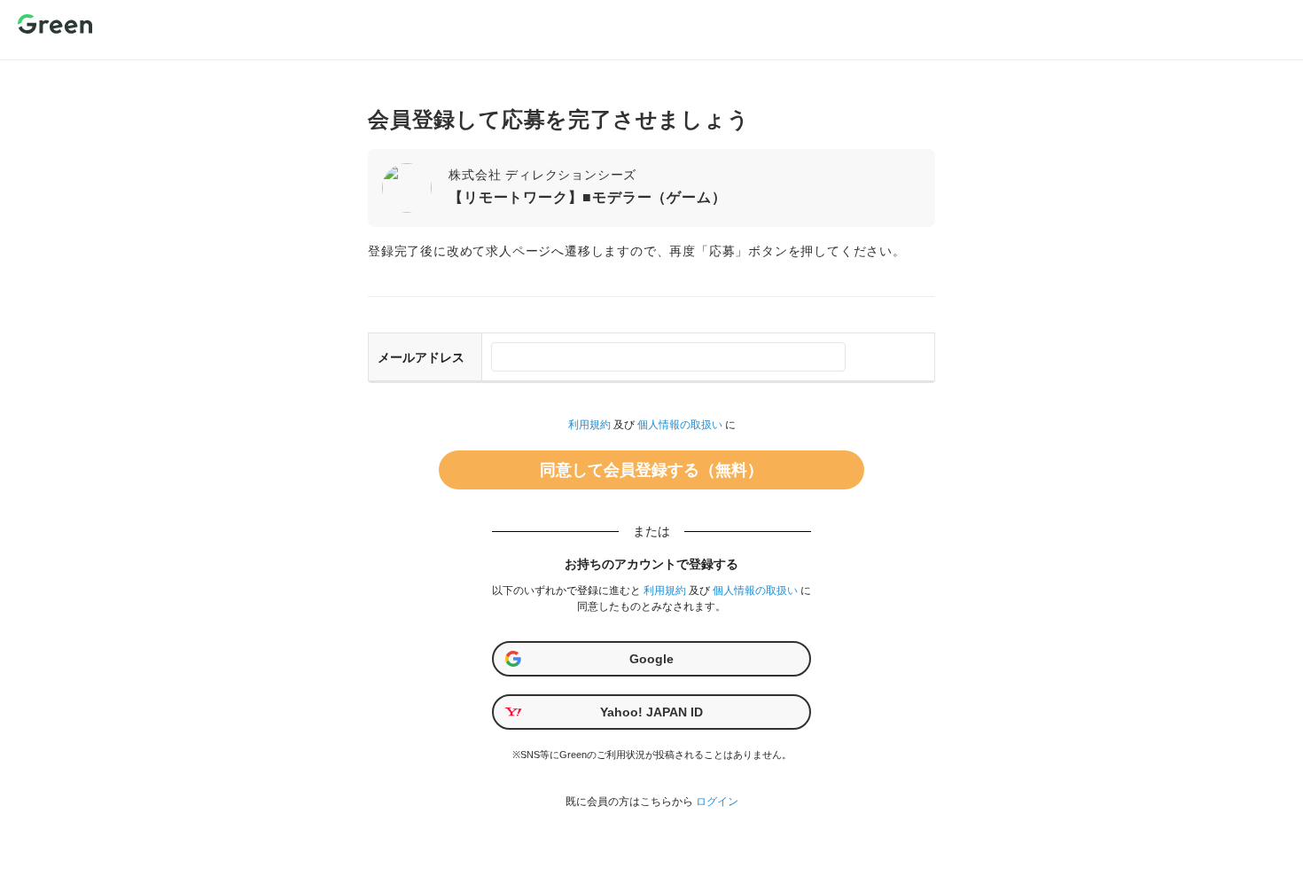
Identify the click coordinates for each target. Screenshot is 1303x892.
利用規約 (589, 425)
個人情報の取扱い (679, 425)
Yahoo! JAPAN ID (651, 712)
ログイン (717, 801)
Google (651, 659)
